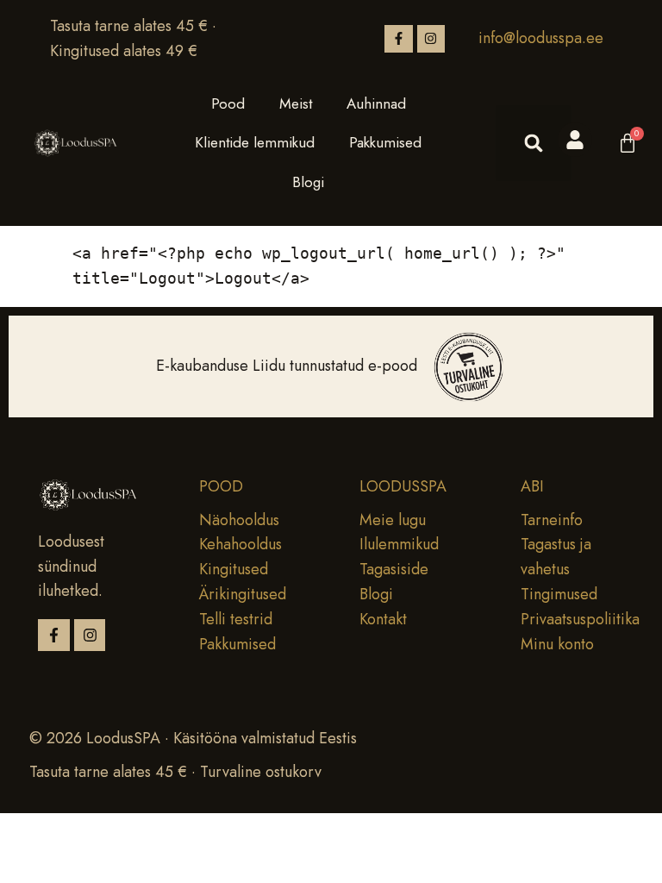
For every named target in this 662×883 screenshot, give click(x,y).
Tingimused (559, 594)
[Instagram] (431, 39)
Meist (295, 103)
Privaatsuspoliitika (580, 619)
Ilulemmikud (399, 544)
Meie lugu (392, 520)
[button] (533, 143)
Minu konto (557, 644)
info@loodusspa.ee (540, 38)
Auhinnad (376, 103)
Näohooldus (239, 520)
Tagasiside (393, 569)
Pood (228, 103)
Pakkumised (385, 142)
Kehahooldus (240, 544)
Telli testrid (235, 619)
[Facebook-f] (398, 39)
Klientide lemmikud (255, 142)
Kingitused (233, 569)
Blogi (308, 182)
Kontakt (383, 619)
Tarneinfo (552, 520)
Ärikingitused (242, 594)
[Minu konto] (575, 139)
